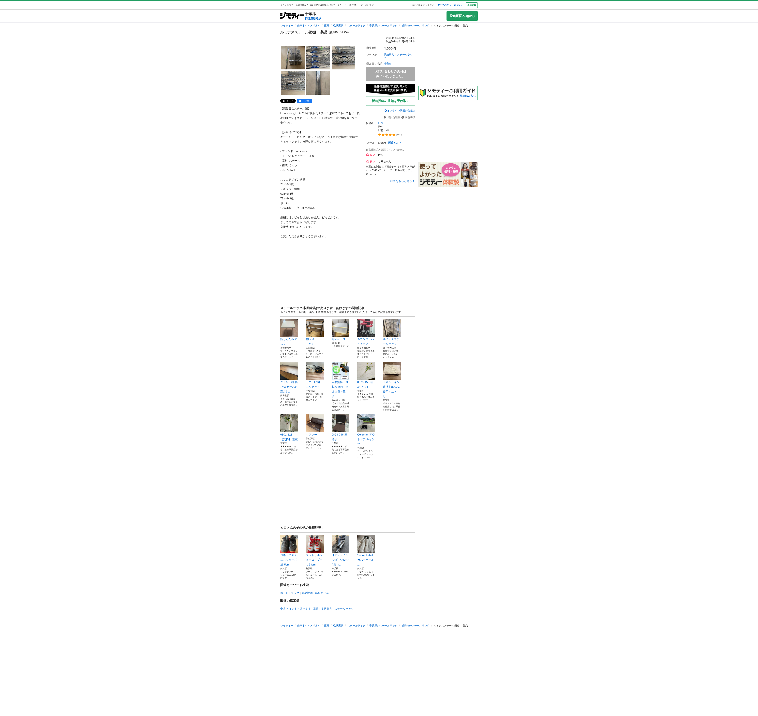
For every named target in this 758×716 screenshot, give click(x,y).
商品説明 (307, 592)
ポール (284, 592)
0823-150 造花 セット (365, 384)
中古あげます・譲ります (295, 608)
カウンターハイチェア (365, 341)
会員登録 (471, 5)
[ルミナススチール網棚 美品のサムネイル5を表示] (318, 82)
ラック (295, 592)
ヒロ (380, 123)
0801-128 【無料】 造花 (289, 437)
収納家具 (338, 25)
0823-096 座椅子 (339, 437)
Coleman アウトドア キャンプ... (366, 439)
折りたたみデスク (288, 341)
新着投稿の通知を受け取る (391, 101)
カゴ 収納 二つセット (314, 384)
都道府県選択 (313, 18)
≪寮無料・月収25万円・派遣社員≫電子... (340, 389)
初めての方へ (444, 5)
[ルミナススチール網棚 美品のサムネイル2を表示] (318, 57)
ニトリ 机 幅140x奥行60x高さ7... (289, 386)
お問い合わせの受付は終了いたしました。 (390, 74)
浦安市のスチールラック (416, 25)
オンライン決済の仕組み (401, 110)
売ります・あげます (308, 25)
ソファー (311, 434)
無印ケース (340, 339)
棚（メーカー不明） (314, 341)
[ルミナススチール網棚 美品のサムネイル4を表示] (293, 82)
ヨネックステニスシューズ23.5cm (288, 559)
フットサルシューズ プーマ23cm (314, 559)
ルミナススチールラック (391, 341)
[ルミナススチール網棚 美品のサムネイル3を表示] (343, 57)
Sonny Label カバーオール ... (365, 559)
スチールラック (356, 25)
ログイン (458, 5)
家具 (326, 25)
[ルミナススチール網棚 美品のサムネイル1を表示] (293, 57)
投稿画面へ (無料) (462, 16)
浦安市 (387, 63)
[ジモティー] (292, 16)
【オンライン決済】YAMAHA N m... (340, 559)
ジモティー (286, 25)
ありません (322, 592)
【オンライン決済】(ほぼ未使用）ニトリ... (392, 389)
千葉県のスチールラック (383, 25)
